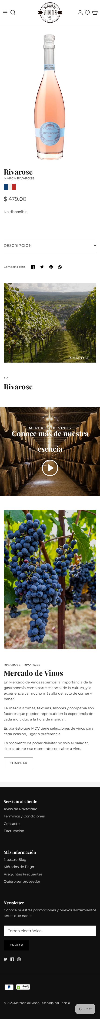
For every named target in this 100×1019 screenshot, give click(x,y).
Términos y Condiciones (24, 816)
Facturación (14, 831)
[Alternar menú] (5, 12)
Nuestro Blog (15, 859)
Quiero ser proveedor (22, 881)
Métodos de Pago (19, 867)
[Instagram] (19, 959)
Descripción (18, 245)
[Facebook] (12, 959)
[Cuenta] (79, 12)
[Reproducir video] (50, 468)
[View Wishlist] (87, 12)
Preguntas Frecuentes (23, 874)
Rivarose (26, 178)
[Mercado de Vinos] (50, 12)
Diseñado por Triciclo (55, 1003)
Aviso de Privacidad (20, 809)
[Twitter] (5, 959)
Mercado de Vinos (26, 1003)
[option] (50, 95)
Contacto (12, 823)
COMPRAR (18, 763)
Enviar (16, 945)
